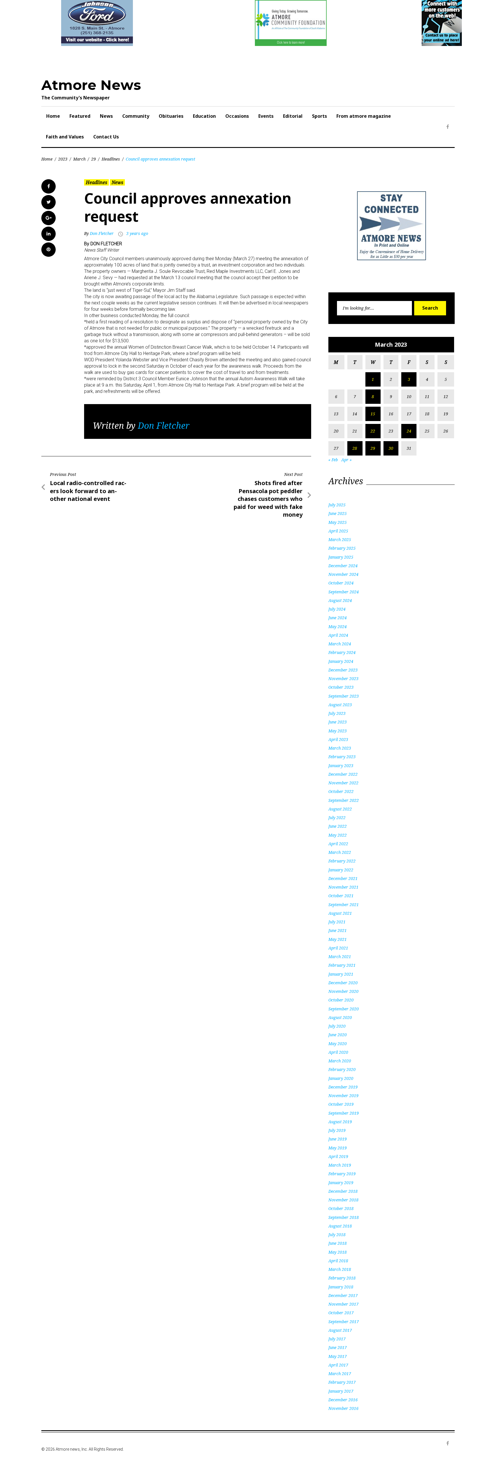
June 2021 (337, 930)
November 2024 (343, 574)
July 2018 (337, 1234)
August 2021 (340, 913)
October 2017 (341, 1312)
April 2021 (338, 948)
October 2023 (341, 687)
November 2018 (343, 1200)
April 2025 (338, 531)
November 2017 (343, 1304)
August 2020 (340, 1017)
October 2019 (341, 1104)
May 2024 (337, 626)
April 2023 (338, 739)
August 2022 (340, 809)
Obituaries (171, 116)
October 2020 (341, 1000)
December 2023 (343, 670)
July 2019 (337, 1130)
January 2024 (340, 661)
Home (53, 116)
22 (373, 431)
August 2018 (340, 1226)
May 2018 (337, 1252)
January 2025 (340, 557)
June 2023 (337, 722)
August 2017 (340, 1330)
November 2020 (343, 991)
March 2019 (339, 1165)
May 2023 (337, 731)
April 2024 (338, 635)
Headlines (111, 159)
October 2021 (341, 895)
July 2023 (337, 713)
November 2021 (343, 887)
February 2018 (342, 1278)
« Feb (333, 459)
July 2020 (337, 1026)
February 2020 (342, 1069)
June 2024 (337, 617)
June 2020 (337, 1034)
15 (373, 413)
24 (409, 431)
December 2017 (343, 1295)
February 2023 (342, 756)
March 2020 (339, 1061)
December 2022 (343, 774)
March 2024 (339, 643)
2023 (62, 159)
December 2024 (343, 565)
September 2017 (343, 1321)
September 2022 (343, 800)
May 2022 (337, 835)
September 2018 (343, 1217)
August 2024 (340, 600)
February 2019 (342, 1173)
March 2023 (339, 748)
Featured (79, 116)
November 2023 (343, 678)
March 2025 (339, 539)
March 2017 (339, 1373)
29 (93, 159)
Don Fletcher (102, 233)
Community (135, 116)
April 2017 (338, 1365)
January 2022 (340, 870)
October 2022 (341, 791)
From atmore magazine (363, 116)
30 (391, 448)
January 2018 (340, 1287)
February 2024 (342, 652)
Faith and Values (65, 137)
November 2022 (343, 783)
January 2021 (340, 974)
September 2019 (343, 1113)
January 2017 (340, 1391)
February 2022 (342, 861)
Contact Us (106, 137)
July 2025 (337, 504)
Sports (319, 116)
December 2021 (343, 878)
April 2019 (338, 1156)
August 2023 (340, 704)
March (79, 159)
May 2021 (337, 939)
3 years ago (137, 233)
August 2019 (340, 1121)
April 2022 (338, 843)
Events (266, 116)
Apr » (346, 459)
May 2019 (337, 1148)
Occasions (237, 116)
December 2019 (343, 1087)
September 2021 (343, 904)
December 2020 (343, 982)
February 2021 (342, 965)
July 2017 (337, 1339)
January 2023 (340, 765)
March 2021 (339, 956)
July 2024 (337, 609)
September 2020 (343, 1009)
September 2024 (343, 592)
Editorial (293, 116)
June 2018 (337, 1243)
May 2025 (337, 522)
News (106, 116)
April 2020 (338, 1052)
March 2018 (339, 1269)
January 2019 (340, 1182)
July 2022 (337, 817)
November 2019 (343, 1095)
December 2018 (343, 1191)
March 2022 (339, 852)
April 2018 (338, 1260)
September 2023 (343, 696)
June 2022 (337, 826)
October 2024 (341, 583)
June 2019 (337, 1139)
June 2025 (337, 513)
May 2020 (337, 1043)
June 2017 (337, 1347)
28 (354, 448)
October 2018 (341, 1208)
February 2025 (342, 548)
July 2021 (337, 922)
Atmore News (91, 85)
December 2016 (343, 1399)
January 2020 (340, 1078)
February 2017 (342, 1382)
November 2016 (343, 1408)
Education (204, 116)
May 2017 (337, 1356)
